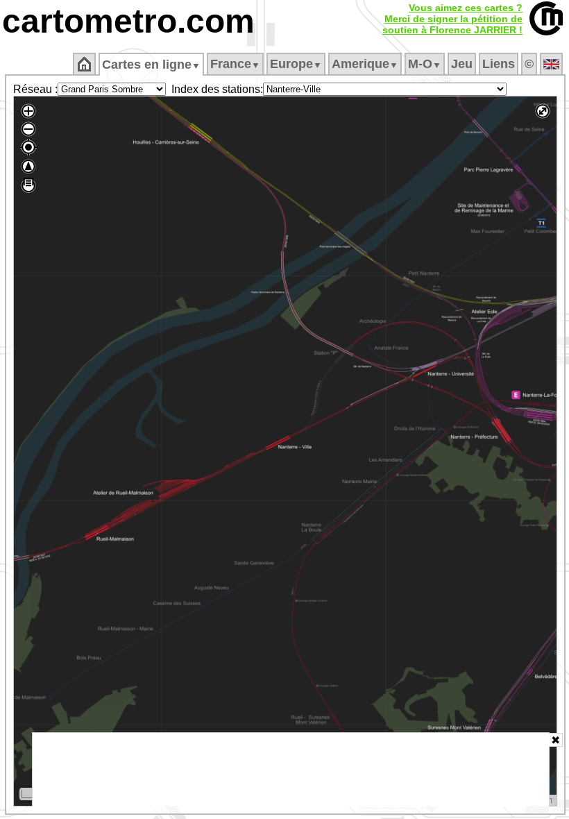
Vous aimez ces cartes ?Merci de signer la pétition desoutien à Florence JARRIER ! (452, 18)
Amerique (365, 64)
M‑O (424, 64)
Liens (498, 64)
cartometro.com (128, 21)
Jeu (462, 64)
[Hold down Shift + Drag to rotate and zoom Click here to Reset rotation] (28, 166)
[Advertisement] (290, 769)
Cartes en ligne (151, 64)
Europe (296, 64)
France (235, 64)
